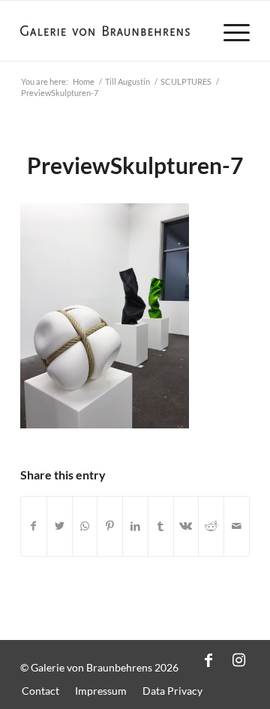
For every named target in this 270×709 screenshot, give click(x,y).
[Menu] (229, 31)
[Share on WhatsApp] (85, 526)
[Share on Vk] (186, 526)
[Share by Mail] (236, 526)
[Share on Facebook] (33, 526)
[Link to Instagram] (238, 659)
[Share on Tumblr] (160, 526)
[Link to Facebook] (208, 659)
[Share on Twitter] (59, 526)
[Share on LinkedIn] (135, 526)
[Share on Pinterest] (110, 526)
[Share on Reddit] (211, 526)
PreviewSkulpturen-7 (135, 165)
